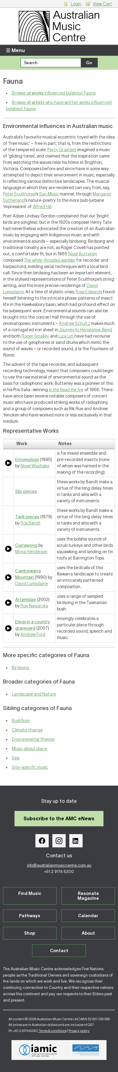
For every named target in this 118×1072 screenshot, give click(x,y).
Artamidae (25, 599)
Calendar (88, 915)
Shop (29, 933)
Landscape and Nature (34, 694)
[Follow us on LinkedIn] (76, 840)
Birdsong (20, 667)
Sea (15, 758)
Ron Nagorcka (34, 605)
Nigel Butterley (82, 253)
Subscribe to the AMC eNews (59, 818)
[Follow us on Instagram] (59, 840)
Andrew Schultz (74, 323)
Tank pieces (27, 516)
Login (76, 4)
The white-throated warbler (49, 260)
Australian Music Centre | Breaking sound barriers (59, 26)
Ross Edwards (89, 291)
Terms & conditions (53, 1031)
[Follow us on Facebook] (42, 840)
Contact (59, 950)
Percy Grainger (62, 149)
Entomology (27, 459)
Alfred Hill (42, 206)
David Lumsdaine (31, 583)
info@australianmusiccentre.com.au (59, 865)
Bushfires (20, 720)
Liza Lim (66, 336)
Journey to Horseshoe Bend (85, 329)
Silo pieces (26, 491)
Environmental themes (33, 739)
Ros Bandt (31, 523)
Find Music (29, 893)
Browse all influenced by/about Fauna (54, 93)
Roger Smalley (35, 336)
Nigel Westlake (35, 465)
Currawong (26, 545)
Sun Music (49, 194)
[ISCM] (85, 1050)
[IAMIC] (38, 1050)
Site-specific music (30, 767)
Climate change (27, 730)
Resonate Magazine (88, 896)
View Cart (102, 4)
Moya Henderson (31, 551)
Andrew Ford (33, 634)
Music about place (29, 748)
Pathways (29, 915)
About (88, 933)
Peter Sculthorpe (19, 194)
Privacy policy (79, 1031)
